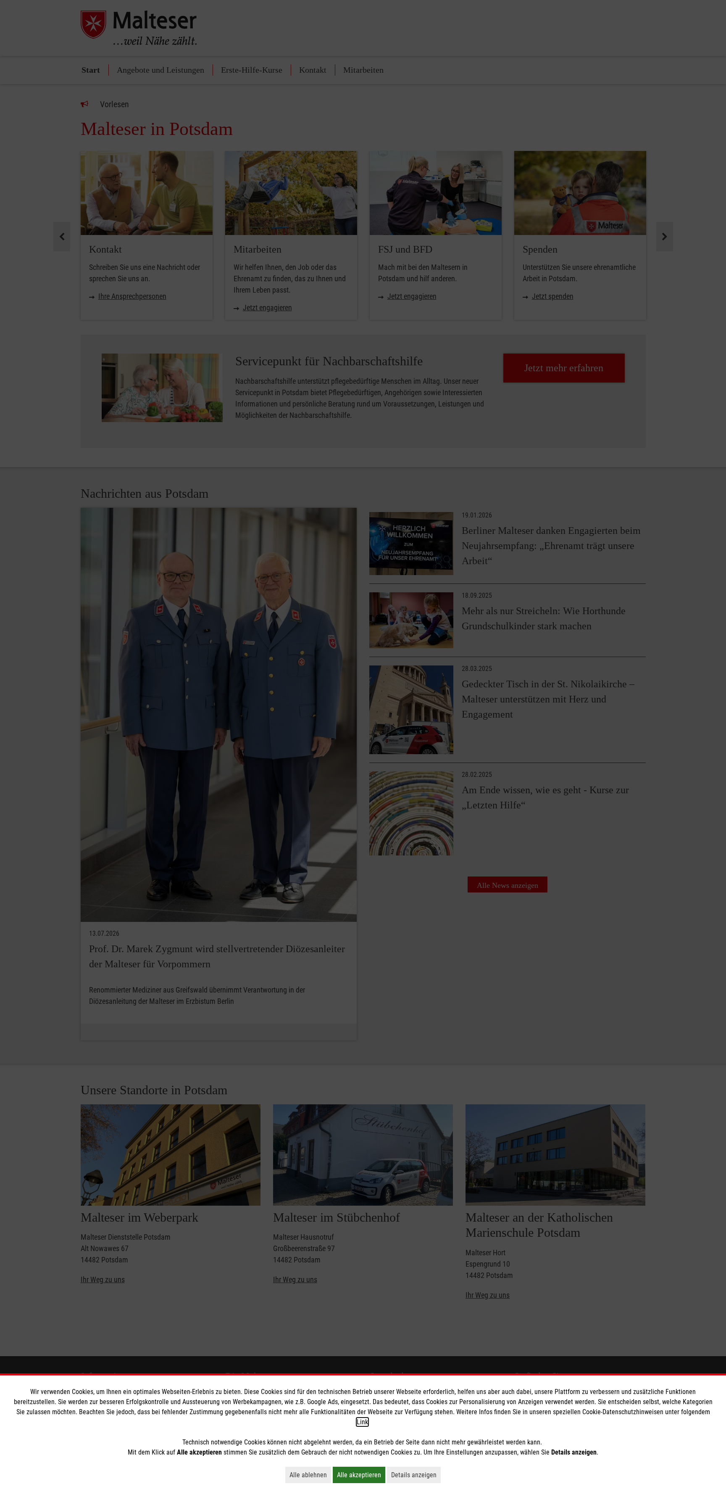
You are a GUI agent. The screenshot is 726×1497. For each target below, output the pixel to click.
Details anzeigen (416, 1475)
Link (362, 1422)
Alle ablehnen (310, 1475)
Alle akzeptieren (361, 1475)
